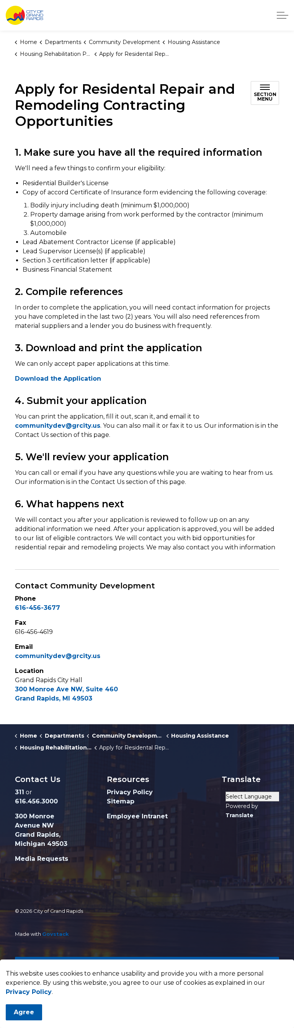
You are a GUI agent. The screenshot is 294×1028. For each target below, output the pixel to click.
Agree (24, 1012)
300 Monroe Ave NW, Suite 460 (66, 689)
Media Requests (41, 858)
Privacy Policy (29, 991)
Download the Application (58, 378)
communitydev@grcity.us (57, 425)
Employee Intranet (137, 816)
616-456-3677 (37, 607)
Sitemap (120, 801)
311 (19, 792)
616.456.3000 (36, 801)
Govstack (55, 934)
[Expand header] (282, 15)
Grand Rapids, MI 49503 (53, 698)
